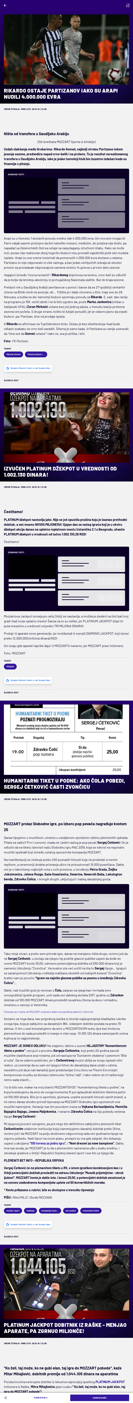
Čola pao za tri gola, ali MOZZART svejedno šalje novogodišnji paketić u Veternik (48, 1011)
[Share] (6, 1398)
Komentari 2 (40, 1397)
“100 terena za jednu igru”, (48, 1143)
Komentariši (99, 1398)
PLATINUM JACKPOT (110, 1382)
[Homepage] (128, 5)
